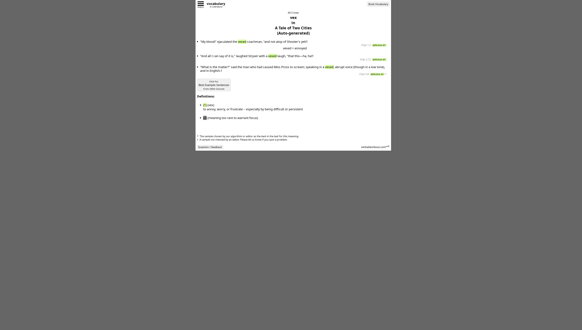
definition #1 (379, 45)
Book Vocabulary (378, 4)
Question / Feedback (210, 147)
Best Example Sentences (214, 85)
